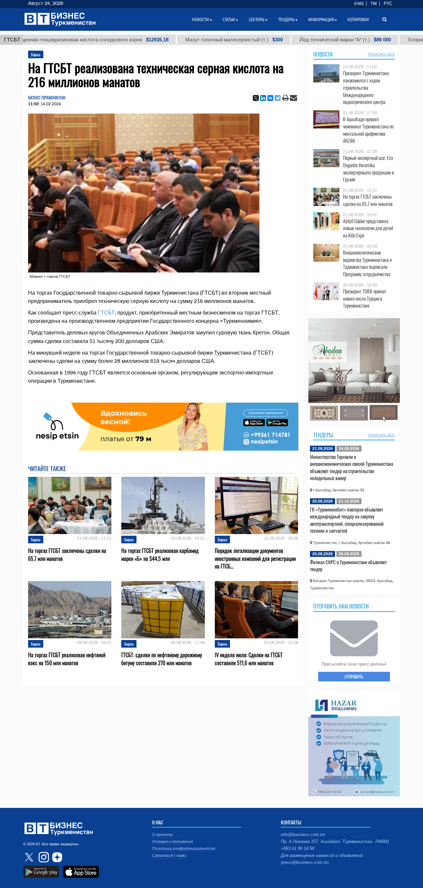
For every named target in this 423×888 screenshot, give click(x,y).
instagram (43, 857)
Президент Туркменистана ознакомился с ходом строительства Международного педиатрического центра (366, 87)
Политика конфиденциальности (183, 848)
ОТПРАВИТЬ (354, 676)
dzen (56, 857)
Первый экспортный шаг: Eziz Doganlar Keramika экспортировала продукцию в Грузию (368, 168)
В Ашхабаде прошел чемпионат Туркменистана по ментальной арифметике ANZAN (368, 130)
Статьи (229, 20)
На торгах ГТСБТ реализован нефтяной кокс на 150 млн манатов (66, 658)
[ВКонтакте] (270, 98)
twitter (29, 857)
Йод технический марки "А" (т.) (304, 39)
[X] (256, 98)
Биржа (35, 54)
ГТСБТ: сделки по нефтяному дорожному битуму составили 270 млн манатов (161, 658)
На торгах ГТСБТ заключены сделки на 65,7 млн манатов (67, 554)
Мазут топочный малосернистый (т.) (193, 39)
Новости (323, 54)
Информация (321, 20)
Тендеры (323, 435)
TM (373, 3)
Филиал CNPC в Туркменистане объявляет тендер (348, 565)
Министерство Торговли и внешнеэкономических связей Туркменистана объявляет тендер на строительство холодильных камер (351, 467)
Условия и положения (172, 841)
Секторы (256, 20)
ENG (359, 3)
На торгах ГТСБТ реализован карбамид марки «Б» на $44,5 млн (160, 554)
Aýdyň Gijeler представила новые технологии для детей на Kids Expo (368, 228)
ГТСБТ (106, 313)
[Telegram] (278, 98)
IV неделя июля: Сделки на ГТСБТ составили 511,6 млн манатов (249, 658)
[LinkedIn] (263, 98)
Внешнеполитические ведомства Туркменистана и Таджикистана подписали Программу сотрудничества (367, 263)
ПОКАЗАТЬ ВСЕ (381, 54)
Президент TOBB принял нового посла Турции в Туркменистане (364, 298)
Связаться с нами (169, 855)
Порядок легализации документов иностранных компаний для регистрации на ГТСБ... (255, 558)
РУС (388, 3)
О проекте (162, 834)
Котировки (358, 20)
